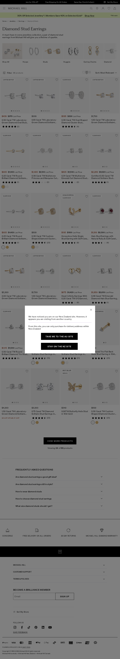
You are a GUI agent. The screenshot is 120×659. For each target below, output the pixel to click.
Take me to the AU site (59, 336)
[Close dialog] (91, 309)
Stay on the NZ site (59, 346)
